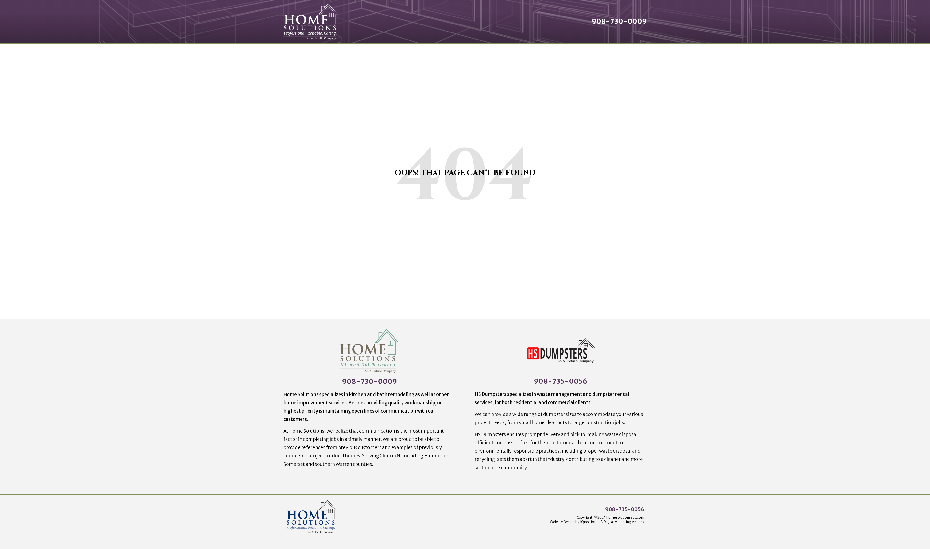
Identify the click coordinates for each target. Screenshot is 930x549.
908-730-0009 (369, 381)
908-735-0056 (561, 381)
